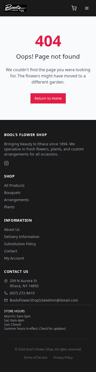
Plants (9, 206)
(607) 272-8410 (22, 293)
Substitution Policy (20, 243)
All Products (14, 185)
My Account (14, 258)
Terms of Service (35, 358)
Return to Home (48, 98)
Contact (10, 251)
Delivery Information (21, 236)
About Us (12, 229)
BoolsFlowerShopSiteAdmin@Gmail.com (44, 300)
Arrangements (16, 199)
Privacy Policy (63, 358)
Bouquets (12, 192)
